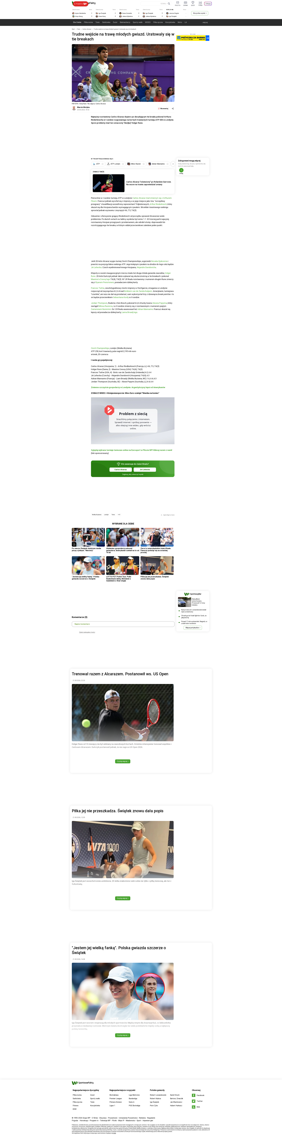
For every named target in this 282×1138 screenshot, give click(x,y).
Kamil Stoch (174, 1095)
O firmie (95, 1118)
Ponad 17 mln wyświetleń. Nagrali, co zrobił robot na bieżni (194, 622)
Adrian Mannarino (145, 309)
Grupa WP (86, 1118)
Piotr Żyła (154, 1106)
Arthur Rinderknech (158, 204)
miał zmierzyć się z (154, 198)
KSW (74, 1109)
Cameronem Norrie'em (101, 309)
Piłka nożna (88, 22)
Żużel (115, 22)
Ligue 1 (112, 1106)
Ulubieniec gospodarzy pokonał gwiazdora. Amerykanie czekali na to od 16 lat (122, 550)
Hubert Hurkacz (176, 1106)
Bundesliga (133, 1098)
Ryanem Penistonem (105, 282)
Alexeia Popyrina (159, 303)
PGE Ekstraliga (134, 1106)
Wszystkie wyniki (199, 13)
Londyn (106, 514)
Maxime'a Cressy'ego (100, 279)
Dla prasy (103, 1118)
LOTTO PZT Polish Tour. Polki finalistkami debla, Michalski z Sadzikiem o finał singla (118, 579)
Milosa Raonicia (105, 306)
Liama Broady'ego (129, 312)
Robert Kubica (155, 1098)
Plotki (114, 1121)
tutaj (114, 1133)
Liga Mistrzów (134, 1095)
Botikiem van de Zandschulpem (138, 291)
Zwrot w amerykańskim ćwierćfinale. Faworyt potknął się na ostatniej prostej (156, 550)
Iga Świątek (154, 1102)
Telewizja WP (105, 1121)
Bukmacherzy (125, 22)
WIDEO (148, 22)
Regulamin (151, 1118)
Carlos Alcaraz (87, 29)
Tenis (97, 22)
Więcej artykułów (192, 628)
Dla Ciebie (77, 22)
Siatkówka (106, 22)
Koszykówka (170, 22)
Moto (180, 22)
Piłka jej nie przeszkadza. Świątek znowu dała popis (155, 578)
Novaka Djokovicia (159, 261)
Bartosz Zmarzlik (176, 1098)
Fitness (75, 1106)
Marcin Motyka (83, 107)
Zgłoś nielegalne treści (87, 632)
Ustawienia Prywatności (128, 1118)
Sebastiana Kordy (121, 297)
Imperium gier (148, 1121)
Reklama (142, 1118)
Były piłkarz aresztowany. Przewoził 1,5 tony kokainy (198, 602)
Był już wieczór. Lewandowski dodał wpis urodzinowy (193, 611)
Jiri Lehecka (96, 267)
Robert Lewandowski (158, 1095)
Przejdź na (79, 4)
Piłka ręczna (158, 22)
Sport (139, 1121)
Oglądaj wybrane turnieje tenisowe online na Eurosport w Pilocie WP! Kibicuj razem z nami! (131, 450)
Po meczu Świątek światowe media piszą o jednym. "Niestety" (86, 549)
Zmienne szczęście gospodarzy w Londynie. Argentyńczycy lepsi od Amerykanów (128, 387)
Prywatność (112, 1118)
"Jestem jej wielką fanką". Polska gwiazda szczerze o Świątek (85, 578)
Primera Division (115, 1102)
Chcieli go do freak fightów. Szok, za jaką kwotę (193, 616)
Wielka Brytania (96, 514)
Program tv (94, 1121)
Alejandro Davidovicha (146, 267)
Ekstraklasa (113, 1095)
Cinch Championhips (100, 348)
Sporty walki (137, 22)
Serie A (131, 1102)
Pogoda (75, 1121)
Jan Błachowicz (176, 1102)
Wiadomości (130, 1121)
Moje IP (121, 1121)
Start (73, 29)
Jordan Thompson (99, 303)
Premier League (115, 1098)
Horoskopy (84, 1121)
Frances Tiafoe (97, 288)
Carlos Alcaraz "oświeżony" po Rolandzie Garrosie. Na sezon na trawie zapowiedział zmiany (148, 183)
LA (186, 22)
